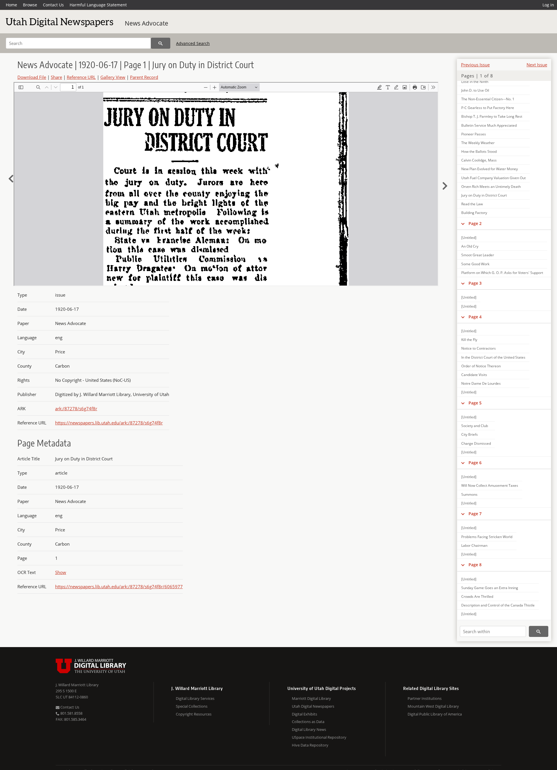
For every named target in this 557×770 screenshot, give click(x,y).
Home (11, 5)
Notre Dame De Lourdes (481, 383)
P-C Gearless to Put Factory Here (487, 107)
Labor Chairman (474, 545)
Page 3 (475, 283)
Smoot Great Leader (477, 255)
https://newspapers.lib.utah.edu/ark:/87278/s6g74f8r (109, 423)
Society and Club (474, 425)
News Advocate (146, 23)
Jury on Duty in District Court (484, 195)
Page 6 (475, 462)
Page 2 (475, 223)
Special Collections (191, 706)
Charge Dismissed (476, 443)
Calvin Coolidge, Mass (479, 160)
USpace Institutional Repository (319, 737)
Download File (31, 77)
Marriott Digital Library (311, 698)
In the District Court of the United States (493, 357)
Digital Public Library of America (435, 714)
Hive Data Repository (310, 745)
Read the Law (472, 203)
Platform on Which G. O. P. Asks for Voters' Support (502, 272)
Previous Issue (475, 65)
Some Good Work (475, 263)
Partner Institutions (425, 698)
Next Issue (537, 65)
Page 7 (475, 513)
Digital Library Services (195, 698)
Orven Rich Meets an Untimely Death (491, 186)
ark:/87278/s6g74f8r (76, 408)
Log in (548, 5)
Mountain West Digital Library (433, 706)
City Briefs (469, 434)
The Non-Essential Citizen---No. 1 (487, 99)
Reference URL (81, 77)
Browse (30, 5)
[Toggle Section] (463, 223)
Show (60, 572)
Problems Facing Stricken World (486, 536)
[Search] (160, 43)
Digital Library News (309, 729)
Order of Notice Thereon (481, 366)
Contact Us (53, 5)
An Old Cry (469, 246)
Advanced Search (193, 43)
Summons (469, 494)
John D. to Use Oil (475, 90)
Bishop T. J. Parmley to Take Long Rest (491, 116)
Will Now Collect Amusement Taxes (489, 485)
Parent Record (144, 77)
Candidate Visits (474, 374)
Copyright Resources (193, 714)
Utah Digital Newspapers (313, 706)
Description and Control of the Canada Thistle (498, 605)
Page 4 (475, 316)
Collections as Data (308, 721)
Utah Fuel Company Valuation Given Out (493, 177)
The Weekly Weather (478, 142)
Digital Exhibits (304, 714)
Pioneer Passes (473, 134)
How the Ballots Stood (479, 151)
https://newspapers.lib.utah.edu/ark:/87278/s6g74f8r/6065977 (119, 586)
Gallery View (112, 77)
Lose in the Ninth (474, 81)
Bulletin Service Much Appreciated (489, 125)
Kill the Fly (469, 339)
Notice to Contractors (478, 348)
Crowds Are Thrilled (477, 596)
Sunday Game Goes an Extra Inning (489, 587)
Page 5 (475, 403)
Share (56, 77)
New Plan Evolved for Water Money (489, 168)
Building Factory (474, 212)
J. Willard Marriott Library (77, 684)
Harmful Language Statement (98, 5)
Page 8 (475, 564)
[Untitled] (468, 237)
